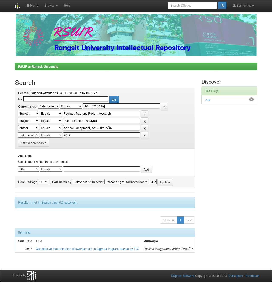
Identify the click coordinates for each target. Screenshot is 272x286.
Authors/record (137, 182)
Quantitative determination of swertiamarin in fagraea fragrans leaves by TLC (87, 249)
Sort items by (61, 182)
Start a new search (33, 143)
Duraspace (235, 275)
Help (67, 5)
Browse (50, 5)
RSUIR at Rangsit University (38, 66)
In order (97, 182)
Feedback (252, 275)
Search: (23, 93)
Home (33, 5)
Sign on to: (244, 5)
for (20, 99)
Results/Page (27, 182)
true (207, 99)
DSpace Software (182, 275)
